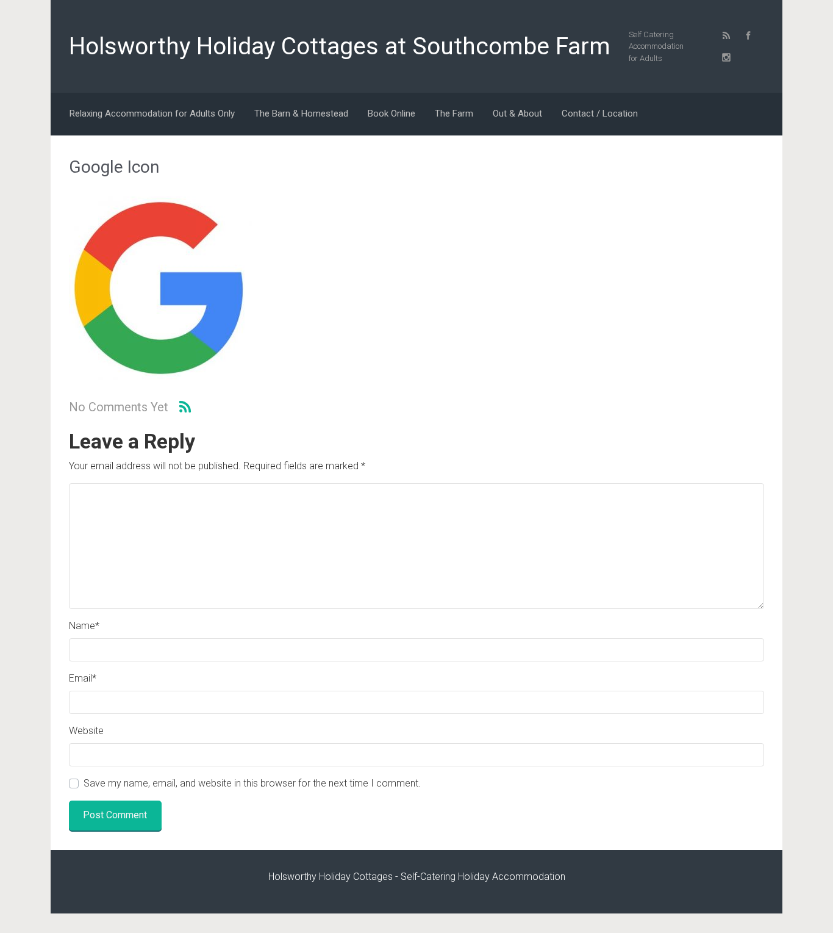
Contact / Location (600, 113)
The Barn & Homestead (301, 113)
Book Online (391, 113)
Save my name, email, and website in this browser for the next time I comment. (252, 783)
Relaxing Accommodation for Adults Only (152, 113)
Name (84, 626)
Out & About (517, 113)
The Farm (454, 113)
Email (82, 678)
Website (86, 731)
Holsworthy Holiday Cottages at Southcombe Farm (339, 46)
